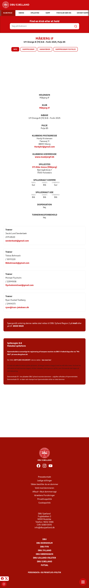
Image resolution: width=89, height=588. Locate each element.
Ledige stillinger (44, 481)
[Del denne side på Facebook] (2, 579)
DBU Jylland (44, 551)
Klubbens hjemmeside (44, 154)
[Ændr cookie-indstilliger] (4, 584)
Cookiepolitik (44, 503)
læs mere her (46, 360)
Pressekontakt (44, 477)
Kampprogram (28, 49)
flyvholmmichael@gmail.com (19, 285)
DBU (44, 539)
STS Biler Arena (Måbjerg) (44, 167)
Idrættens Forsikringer (44, 496)
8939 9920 (18, 326)
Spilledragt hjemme (44, 180)
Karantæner (45, 49)
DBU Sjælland (44, 562)
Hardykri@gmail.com (44, 147)
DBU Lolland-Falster (44, 558)
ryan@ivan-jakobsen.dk (17, 308)
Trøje (33, 182)
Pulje (44, 126)
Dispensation (44, 205)
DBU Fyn (44, 547)
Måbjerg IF (44, 108)
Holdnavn (44, 95)
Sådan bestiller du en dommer (44, 484)
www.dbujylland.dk (21, 354)
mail (75, 323)
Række (44, 115)
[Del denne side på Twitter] (6, 579)
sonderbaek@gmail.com (17, 241)
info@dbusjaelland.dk (45, 528)
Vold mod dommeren (44, 488)
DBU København (44, 554)
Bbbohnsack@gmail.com (17, 263)
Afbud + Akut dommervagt (44, 492)
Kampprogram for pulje (66, 49)
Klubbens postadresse (44, 136)
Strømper (55, 182)
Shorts (44, 182)
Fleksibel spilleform (16, 346)
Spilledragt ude (44, 192)
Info (15, 49)
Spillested (44, 165)
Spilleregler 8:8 (14, 343)
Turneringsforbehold (44, 215)
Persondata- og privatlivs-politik (44, 572)
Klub (44, 105)
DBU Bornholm (44, 543)
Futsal (44, 565)
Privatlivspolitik (44, 499)
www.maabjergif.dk (44, 157)
